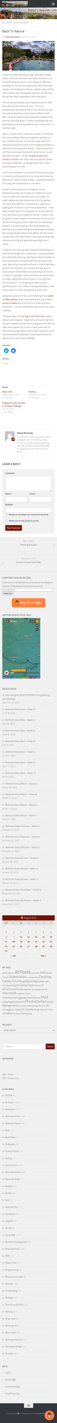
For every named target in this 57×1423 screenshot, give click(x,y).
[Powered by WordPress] (18, 1414)
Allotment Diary (12, 1116)
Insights (9, 1221)
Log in (8, 1372)
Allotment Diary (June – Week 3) (20, 709)
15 (43, 937)
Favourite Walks (12, 1179)
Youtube (9, 1353)
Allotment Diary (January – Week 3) (21, 879)
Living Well (10, 1235)
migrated (20, 993)
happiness (38, 981)
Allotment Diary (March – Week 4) (21, 783)
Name (8, 494)
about (4, 973)
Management (40, 990)
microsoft (9, 993)
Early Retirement (13, 1172)
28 (36, 946)
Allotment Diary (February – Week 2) (22, 847)
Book (7, 1130)
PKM (44, 997)
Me (46, 989)
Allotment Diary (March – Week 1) (21, 815)
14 (36, 937)
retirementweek (32, 1006)
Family (6, 981)
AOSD (43, 972)
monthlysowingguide (14, 997)
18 (13, 941)
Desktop (45, 977)
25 (13, 946)
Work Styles (10, 1332)
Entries (10, 1379)
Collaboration (16, 977)
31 (6, 951)
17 (6, 941)
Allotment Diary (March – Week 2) (21, 805)
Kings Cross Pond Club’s (34, 316)
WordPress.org (12, 1393)
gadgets (27, 981)
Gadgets (9, 1186)
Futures (17, 981)
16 (51, 937)
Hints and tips (11, 1207)
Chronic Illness (12, 1151)
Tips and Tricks (46, 1009)
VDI (3, 1013)
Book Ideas (10, 1137)
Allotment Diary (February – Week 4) (22, 826)
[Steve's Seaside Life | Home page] (19, 3)
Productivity (35, 1001)
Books (49, 973)
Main (33, 990)
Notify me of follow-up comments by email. (29, 514)
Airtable (8, 1095)
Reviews (42, 1006)
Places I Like (10, 1263)
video (9, 1013)
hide (7, 1200)
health (47, 981)
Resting (32, 391)
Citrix (4, 977)
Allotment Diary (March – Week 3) (21, 794)
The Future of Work (14, 1304)
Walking (8, 1311)
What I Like (10, 1318)
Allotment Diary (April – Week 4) (20, 751)
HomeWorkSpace (26, 985)
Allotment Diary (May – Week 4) (20, 720)
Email (32, 494)
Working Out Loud (13, 1339)
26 (21, 946)
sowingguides (8, 1009)
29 (43, 946)
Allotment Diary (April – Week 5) (20, 741)
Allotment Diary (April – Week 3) (20, 762)
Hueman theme (43, 1413)
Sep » (43, 955)
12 (21, 937)
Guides (8, 1193)
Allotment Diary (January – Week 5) (21, 858)
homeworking (9, 985)
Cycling (8, 1158)
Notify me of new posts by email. (24, 521)
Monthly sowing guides (16, 1242)
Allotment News (12, 1123)
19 (21, 941)
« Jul (13, 955)
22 (43, 941)
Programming (11, 1269)
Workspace (26, 1013)
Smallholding (11, 1290)
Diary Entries (21, 22)
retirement (22, 1006)
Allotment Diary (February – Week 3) (22, 836)
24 (6, 946)
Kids (20, 989)
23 (51, 941)
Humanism (10, 1214)
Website (9, 504)
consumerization (33, 977)
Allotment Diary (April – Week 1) (20, 773)
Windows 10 (11, 1325)
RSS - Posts (8, 1074)
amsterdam (35, 973)
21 (36, 941)
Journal (8, 1228)
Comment (9, 473)
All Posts (7, 22)
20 (28, 941)
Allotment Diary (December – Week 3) (23, 889)
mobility (28, 994)
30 (51, 946)
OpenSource (33, 997)
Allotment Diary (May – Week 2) (20, 730)
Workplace (17, 1014)
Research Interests (14, 1276)
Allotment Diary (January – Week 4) (21, 868)
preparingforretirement (13, 1002)
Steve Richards (12, 37)
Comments (12, 1386)
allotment (11, 973)
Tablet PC (20, 1009)
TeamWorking (32, 1009)
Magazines (27, 990)
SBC (47, 1005)
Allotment (9, 1109)
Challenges (10, 1144)
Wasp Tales (7, 391)
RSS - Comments (10, 1078)
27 (28, 946)
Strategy (9, 1297)
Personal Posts (12, 1249)
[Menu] (53, 4)
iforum (38, 985)
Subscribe (7, 593)
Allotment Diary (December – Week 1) (23, 900)
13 (28, 937)
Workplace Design (13, 1346)
